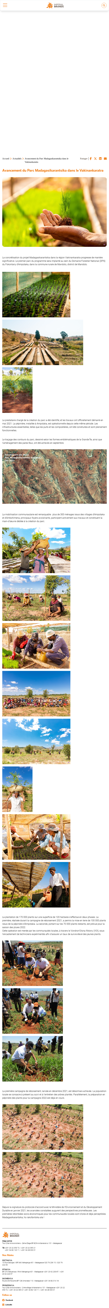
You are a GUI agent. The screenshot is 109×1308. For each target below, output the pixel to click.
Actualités (16, 158)
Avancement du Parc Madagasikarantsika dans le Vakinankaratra (46, 160)
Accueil (5, 158)
